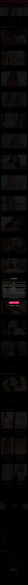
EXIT (17, 305)
